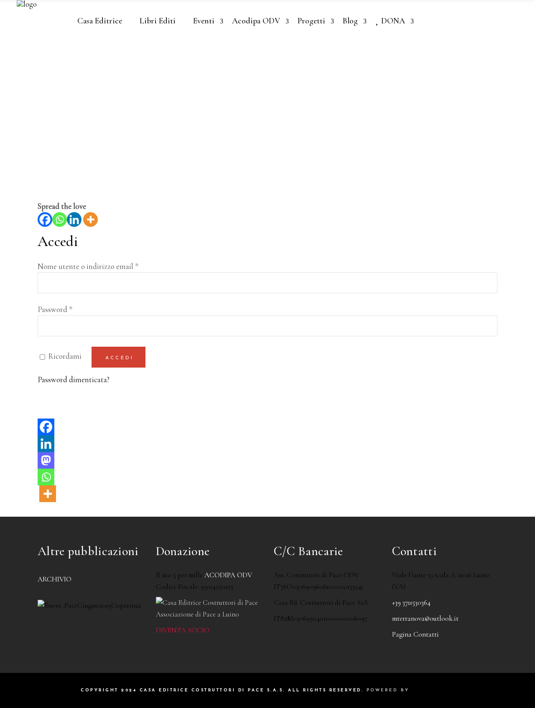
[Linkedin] (74, 219)
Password (55, 309)
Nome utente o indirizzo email (88, 266)
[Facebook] (45, 219)
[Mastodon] (46, 460)
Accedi (119, 357)
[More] (90, 219)
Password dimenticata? (74, 379)
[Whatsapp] (59, 219)
